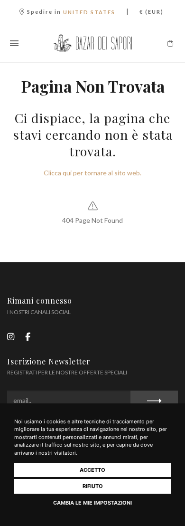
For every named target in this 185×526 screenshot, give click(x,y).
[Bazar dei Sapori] (93, 43)
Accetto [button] (92, 470)
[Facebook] (27, 337)
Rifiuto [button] (93, 486)
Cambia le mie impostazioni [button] (92, 502)
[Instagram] (10, 337)
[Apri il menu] (14, 43)
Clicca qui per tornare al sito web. (92, 173)
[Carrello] (170, 43)
